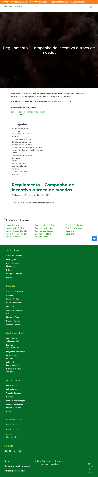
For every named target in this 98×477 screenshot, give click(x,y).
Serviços (10, 286)
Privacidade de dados (14, 471)
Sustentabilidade (15, 333)
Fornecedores (11, 385)
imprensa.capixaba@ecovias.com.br (28, 112)
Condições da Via (15, 419)
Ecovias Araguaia (74, 228)
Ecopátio (70, 234)
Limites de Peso (12, 317)
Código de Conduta (14, 274)
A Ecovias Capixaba (14, 256)
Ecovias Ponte (41, 237)
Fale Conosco (11, 389)
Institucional (12, 250)
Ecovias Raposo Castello (15, 231)
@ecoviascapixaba (60, 2)
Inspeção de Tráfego (14, 291)
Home (7, 461)
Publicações (11, 259)
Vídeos (9, 278)
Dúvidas (9, 397)
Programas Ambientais (15, 352)
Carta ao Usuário (13, 325)
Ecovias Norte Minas (44, 228)
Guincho (9, 295)
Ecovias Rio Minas (43, 234)
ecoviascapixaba (78, 2)
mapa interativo (56, 101)
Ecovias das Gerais (44, 231)
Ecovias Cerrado (12, 237)
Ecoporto (70, 231)
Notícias (10, 424)
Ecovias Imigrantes (13, 225)
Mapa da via (12, 429)
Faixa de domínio (13, 321)
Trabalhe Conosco (13, 393)
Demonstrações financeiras (17, 466)
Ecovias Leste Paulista (14, 228)
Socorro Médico (12, 299)
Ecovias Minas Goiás (44, 225)
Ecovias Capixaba (74, 225)
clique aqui (43, 2)
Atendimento (13, 380)
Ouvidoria (10, 411)
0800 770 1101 (19, 2)
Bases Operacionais (14, 303)
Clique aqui (17, 203)
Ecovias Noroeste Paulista (16, 234)
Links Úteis (10, 306)
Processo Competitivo (12, 435)
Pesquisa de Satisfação (15, 401)
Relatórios (10, 270)
